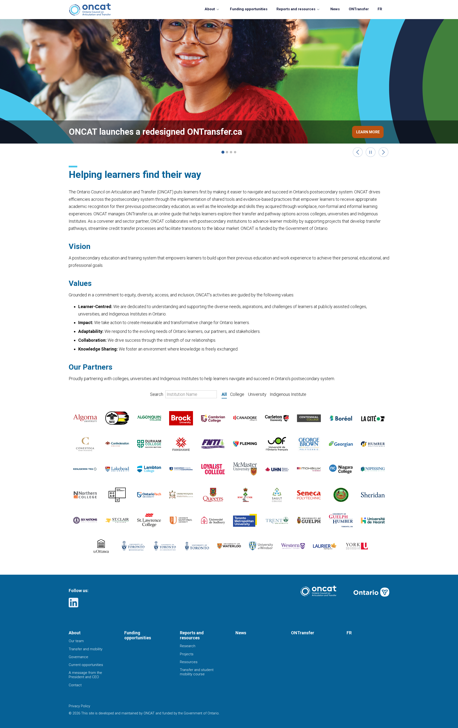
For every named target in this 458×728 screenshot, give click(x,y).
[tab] (223, 152)
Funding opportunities (248, 9)
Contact (75, 685)
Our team (76, 641)
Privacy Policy (79, 706)
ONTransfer (359, 9)
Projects (186, 654)
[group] (229, 88)
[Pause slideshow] (370, 152)
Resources (189, 662)
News (335, 9)
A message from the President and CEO (85, 675)
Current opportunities (86, 665)
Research (187, 646)
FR (380, 9)
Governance (78, 657)
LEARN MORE (368, 132)
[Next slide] (383, 152)
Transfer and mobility (85, 649)
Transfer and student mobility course (196, 672)
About (210, 9)
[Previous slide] (358, 152)
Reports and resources (295, 9)
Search (157, 394)
